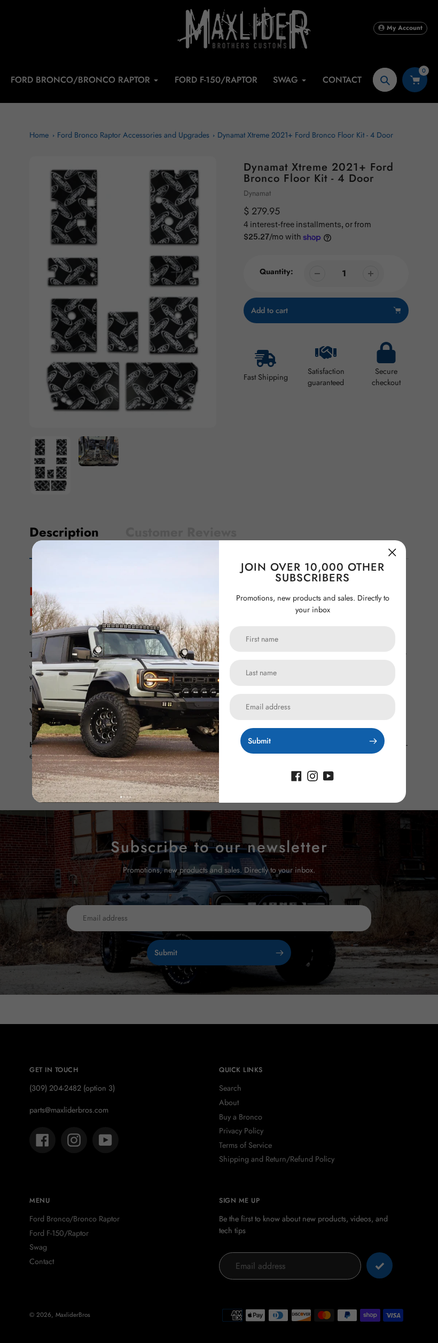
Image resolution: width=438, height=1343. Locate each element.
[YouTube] (328, 775)
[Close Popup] (392, 552)
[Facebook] (296, 775)
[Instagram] (312, 775)
